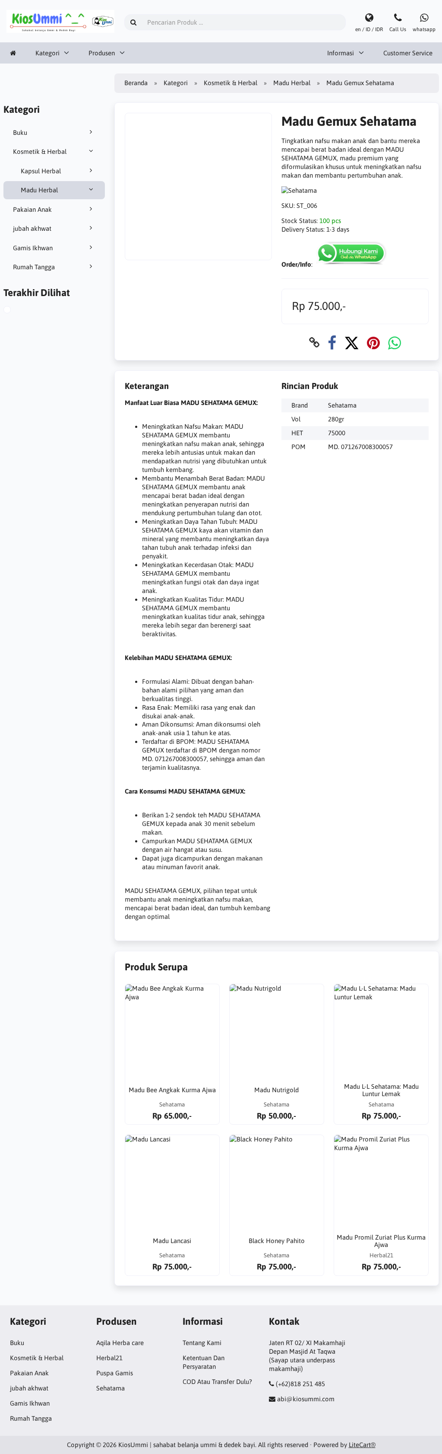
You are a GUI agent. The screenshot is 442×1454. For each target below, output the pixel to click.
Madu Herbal (39, 190)
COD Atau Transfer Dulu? (217, 1381)
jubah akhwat (32, 228)
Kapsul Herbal (41, 171)
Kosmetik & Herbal (39, 151)
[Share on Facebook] (332, 342)
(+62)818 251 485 (300, 1383)
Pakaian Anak (32, 209)
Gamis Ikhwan (33, 248)
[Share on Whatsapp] (394, 342)
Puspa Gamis (114, 1373)
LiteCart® (362, 1444)
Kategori (47, 53)
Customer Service (408, 53)
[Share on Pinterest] (373, 342)
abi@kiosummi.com (306, 1399)
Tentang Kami (202, 1342)
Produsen (101, 53)
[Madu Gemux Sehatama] (17, 311)
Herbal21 (109, 1358)
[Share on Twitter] (351, 342)
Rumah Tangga (34, 267)
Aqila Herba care (120, 1342)
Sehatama (110, 1388)
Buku (20, 132)
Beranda (136, 82)
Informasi (340, 53)
